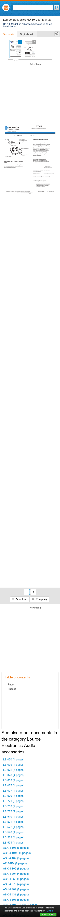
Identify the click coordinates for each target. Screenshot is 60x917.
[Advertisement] (30, 92)
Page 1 (12, 684)
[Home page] (5, 7)
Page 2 (12, 688)
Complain (41, 599)
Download (21, 599)
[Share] (56, 33)
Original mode (27, 34)
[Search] (56, 7)
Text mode (8, 34)
